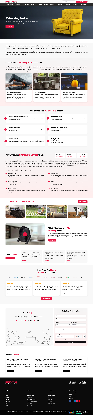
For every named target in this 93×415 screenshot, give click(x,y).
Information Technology (52, 405)
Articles (7, 405)
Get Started (9, 26)
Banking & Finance (51, 403)
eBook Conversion (30, 395)
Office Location (73, 396)
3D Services (25, 4)
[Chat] (2, 171)
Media (49, 397)
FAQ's (7, 395)
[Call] (2, 178)
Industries (60, 4)
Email (57, 318)
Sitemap (7, 397)
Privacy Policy (47, 412)
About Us (7, 393)
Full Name (58, 313)
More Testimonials (46, 298)
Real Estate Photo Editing (32, 399)
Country (57, 322)
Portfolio (7, 399)
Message (58, 327)
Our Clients (8, 401)
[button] (83, 4)
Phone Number (74, 322)
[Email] (2, 174)
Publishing (50, 399)
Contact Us (82, 1)
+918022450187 (73, 392)
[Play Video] (25, 234)
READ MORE (24, 260)
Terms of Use (42, 412)
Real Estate (50, 393)
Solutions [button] (67, 4)
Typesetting (29, 393)
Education (50, 401)
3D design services (71, 164)
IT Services (33, 4)
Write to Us (72, 394)
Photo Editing (29, 397)
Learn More (10, 370)
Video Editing (29, 403)
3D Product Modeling (40, 92)
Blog (6, 403)
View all (10, 258)
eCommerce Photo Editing (32, 401)
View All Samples (82, 201)
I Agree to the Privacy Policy (63, 339)
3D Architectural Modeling (14, 92)
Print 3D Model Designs (69, 92)
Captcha (58, 334)
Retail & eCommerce (52, 395)
